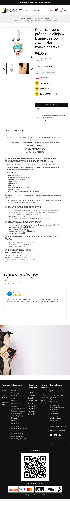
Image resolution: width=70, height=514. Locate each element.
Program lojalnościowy (18, 439)
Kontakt (13, 421)
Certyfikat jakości (16, 426)
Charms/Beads (45, 18)
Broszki (30, 398)
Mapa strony (15, 423)
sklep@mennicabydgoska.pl (57, 430)
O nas (13, 398)
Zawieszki (31, 411)
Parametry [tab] (19, 130)
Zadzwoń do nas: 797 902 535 (58, 426)
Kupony (43, 403)
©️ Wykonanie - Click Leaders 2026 (35, 495)
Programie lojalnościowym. (49, 117)
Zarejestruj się (46, 115)
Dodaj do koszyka (51, 105)
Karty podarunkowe (17, 436)
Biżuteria (36, 18)
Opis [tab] (8, 130)
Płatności (14, 401)
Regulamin (14, 395)
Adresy (43, 400)
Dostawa (14, 390)
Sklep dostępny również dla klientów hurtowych (35, 2)
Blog (3, 405)
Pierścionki (31, 409)
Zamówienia (45, 397)
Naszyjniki (31, 406)
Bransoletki (31, 395)
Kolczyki (30, 403)
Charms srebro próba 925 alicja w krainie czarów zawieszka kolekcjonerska (36, 20)
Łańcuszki (31, 414)
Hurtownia (31, 393)
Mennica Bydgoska (26, 18)
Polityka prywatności (18, 393)
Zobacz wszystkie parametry (44, 66)
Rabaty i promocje (17, 433)
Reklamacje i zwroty (17, 403)
